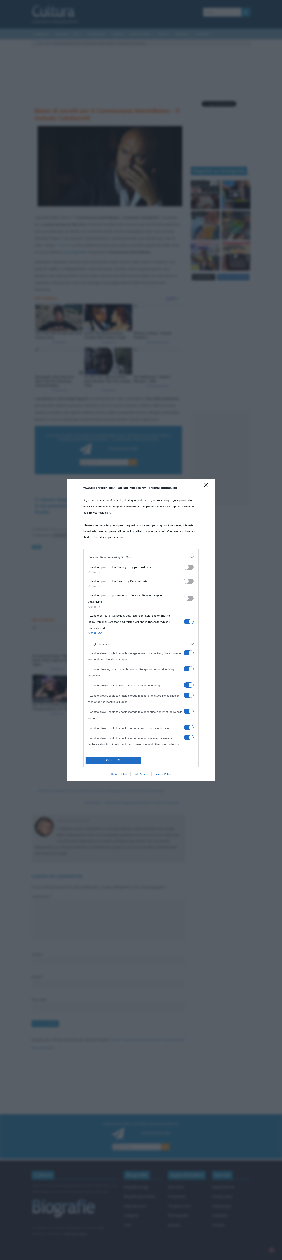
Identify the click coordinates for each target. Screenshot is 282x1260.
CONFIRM (113, 760)
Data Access (141, 774)
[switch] (189, 567)
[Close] (207, 486)
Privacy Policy (162, 774)
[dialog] (141, 630)
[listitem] (141, 557)
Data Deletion (119, 774)
